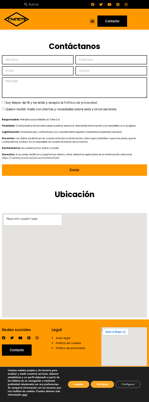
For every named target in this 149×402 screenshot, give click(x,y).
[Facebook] (92, 4)
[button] (92, 21)
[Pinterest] (118, 4)
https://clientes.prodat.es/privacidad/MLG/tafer (30, 158)
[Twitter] (101, 4)
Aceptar (78, 384)
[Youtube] (109, 4)
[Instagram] (126, 4)
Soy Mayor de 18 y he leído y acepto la (51, 102)
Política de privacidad (80, 102)
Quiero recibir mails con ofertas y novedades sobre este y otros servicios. (61, 109)
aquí (24, 395)
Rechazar (102, 384)
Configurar (128, 384)
